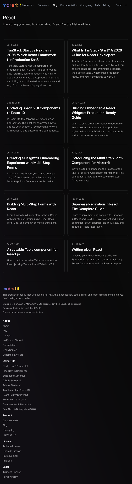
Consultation (9, 345)
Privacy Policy (10, 476)
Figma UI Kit (9, 434)
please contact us (34, 312)
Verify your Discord (13, 340)
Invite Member (10, 455)
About (6, 325)
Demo (119, 5)
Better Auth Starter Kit (14, 399)
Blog (55, 5)
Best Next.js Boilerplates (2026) (19, 409)
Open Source (10, 349)
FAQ (97, 5)
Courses (42, 5)
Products (27, 5)
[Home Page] (66, 288)
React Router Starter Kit (15, 394)
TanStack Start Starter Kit (16, 390)
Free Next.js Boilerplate (15, 370)
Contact (7, 335)
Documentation (68, 5)
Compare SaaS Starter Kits (17, 404)
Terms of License (12, 471)
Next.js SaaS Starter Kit (15, 366)
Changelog (86, 5)
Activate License (11, 446)
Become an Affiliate (13, 354)
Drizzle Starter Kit (12, 380)
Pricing (106, 5)
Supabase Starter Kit (14, 375)
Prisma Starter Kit (12, 385)
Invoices (7, 460)
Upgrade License (12, 451)
